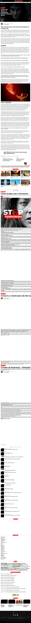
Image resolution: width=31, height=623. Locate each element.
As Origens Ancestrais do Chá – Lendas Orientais (12, 590)
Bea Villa (2, 580)
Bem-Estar (6, 565)
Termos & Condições (19, 618)
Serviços (9, 617)
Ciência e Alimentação (19, 565)
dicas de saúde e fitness (9, 566)
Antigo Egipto (9, 564)
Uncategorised (3, 557)
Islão (1, 544)
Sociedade (2, 547)
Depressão (4, 566)
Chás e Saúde (12, 565)
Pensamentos (3, 551)
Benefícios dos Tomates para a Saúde (11, 575)
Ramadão (28, 568)
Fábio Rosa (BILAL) (6, 24)
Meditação (2, 548)
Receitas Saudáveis (10, 569)
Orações (2, 550)
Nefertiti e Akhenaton (21, 567)
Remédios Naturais (3, 553)
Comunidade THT (20, 617)
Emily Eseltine (3, 575)
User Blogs (12, 570)
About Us (15, 617)
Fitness (2, 541)
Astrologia (2, 540)
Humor (2, 543)
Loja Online (5, 617)
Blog (12, 617)
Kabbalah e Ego (10, 567)
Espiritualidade (16, 566)
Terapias (2, 555)
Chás (9, 565)
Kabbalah (2, 545)
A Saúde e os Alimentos (17, 564)
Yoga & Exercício (3, 542)
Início (2, 617)
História (28, 566)
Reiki (1, 552)
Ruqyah (22, 569)
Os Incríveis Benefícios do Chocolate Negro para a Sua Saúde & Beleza (16, 588)
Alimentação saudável (11, 563)
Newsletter (2, 549)
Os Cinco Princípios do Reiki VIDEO (9, 580)
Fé (26, 566)
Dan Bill (2, 577)
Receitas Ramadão (4, 569)
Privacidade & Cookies (11, 618)
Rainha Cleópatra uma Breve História (9, 585)
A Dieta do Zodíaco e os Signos (8, 583)
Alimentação (4, 563)
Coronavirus (24, 565)
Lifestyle (2, 546)
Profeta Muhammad (23, 568)
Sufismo (2, 554)
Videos (2, 559)
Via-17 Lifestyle (3, 558)
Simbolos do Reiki (25, 569)
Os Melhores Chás (11, 568)
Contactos (28, 617)
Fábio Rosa (24, 566)
